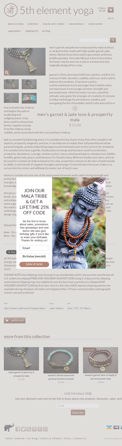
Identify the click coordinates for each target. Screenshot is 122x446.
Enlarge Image (7, 73)
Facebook (18, 429)
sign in (111, 18)
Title (5, 303)
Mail (45, 429)
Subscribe (78, 412)
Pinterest (34, 429)
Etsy (40, 429)
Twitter (23, 429)
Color (51, 303)
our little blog (29, 429)
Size (68, 303)
